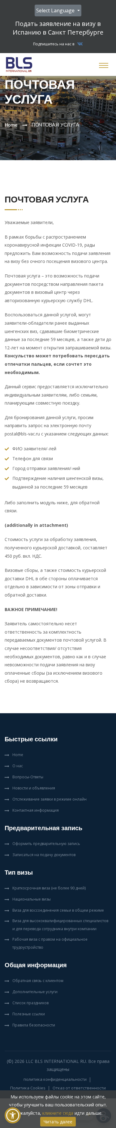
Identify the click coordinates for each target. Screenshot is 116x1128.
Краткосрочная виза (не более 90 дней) (49, 888)
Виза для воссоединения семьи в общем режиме (58, 910)
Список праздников (30, 1002)
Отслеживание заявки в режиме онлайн (49, 799)
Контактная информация (35, 810)
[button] (12, 1115)
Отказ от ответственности (79, 1088)
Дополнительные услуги (35, 991)
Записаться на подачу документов (43, 854)
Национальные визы (31, 899)
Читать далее (58, 1122)
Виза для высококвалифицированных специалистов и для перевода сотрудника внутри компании (60, 924)
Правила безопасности (33, 1025)
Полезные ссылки (28, 1014)
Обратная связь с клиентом (37, 980)
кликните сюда (57, 1113)
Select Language (56, 10)
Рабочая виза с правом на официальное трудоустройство (50, 943)
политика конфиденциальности (55, 1079)
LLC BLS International (52, 1061)
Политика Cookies (27, 1088)
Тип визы (19, 872)
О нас (17, 765)
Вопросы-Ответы (27, 777)
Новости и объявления (33, 788)
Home (11, 125)
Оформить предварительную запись (46, 843)
